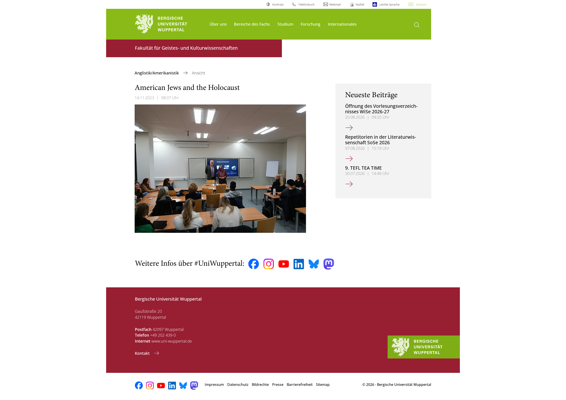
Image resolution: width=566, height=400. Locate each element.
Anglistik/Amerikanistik (157, 73)
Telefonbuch (306, 4)
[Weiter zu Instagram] (268, 264)
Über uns (218, 24)
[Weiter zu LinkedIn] (298, 264)
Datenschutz (238, 384)
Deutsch (421, 4)
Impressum (214, 384)
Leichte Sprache (389, 4)
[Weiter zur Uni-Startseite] (170, 24)
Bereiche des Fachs (252, 24)
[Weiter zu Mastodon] (328, 264)
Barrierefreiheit (300, 384)
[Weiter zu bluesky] (313, 264)
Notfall (360, 4)
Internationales (342, 24)
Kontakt (143, 353)
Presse (277, 384)
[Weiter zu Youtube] (283, 264)
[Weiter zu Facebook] (253, 264)
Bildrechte (260, 384)
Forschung (310, 24)
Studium (285, 24)
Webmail (335, 4)
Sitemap (323, 384)
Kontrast (277, 4)
